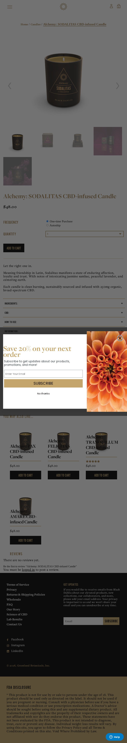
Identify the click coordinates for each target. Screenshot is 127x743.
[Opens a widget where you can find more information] (115, 737)
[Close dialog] (120, 338)
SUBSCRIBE (43, 383)
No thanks (43, 393)
